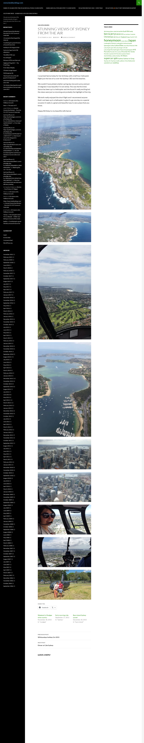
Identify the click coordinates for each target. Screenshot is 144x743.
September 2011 (8, 443)
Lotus (112, 45)
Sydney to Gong (128, 58)
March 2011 (7, 459)
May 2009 (6, 513)
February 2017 (7, 292)
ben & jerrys (110, 33)
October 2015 (7, 324)
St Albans (124, 56)
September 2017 (8, 279)
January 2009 (7, 521)
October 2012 (7, 416)
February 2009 (7, 519)
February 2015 (7, 341)
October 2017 (7, 276)
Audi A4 (116, 31)
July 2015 (6, 327)
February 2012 (7, 430)
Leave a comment (69, 37)
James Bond (124, 41)
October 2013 (7, 384)
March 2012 (7, 427)
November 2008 (8, 524)
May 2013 (6, 397)
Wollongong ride (8, 73)
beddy (57, 37)
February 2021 (7, 257)
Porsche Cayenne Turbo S (123, 53)
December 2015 (8, 319)
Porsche (107, 52)
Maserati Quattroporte (126, 49)
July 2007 (6, 562)
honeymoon (112, 40)
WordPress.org (7, 243)
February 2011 (7, 462)
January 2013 (7, 408)
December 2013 (8, 378)
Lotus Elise (119, 45)
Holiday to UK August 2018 (11, 47)
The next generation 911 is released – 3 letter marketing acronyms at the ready (12, 217)
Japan (132, 40)
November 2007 (8, 551)
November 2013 (8, 381)
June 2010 (6, 483)
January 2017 (7, 295)
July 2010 (6, 481)
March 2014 (7, 370)
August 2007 (7, 559)
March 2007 (7, 572)
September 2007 (8, 556)
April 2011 (6, 457)
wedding (116, 63)
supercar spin (111, 58)
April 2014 (6, 368)
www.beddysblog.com (13, 2)
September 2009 (8, 502)
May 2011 (6, 454)
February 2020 (7, 260)
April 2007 (6, 570)
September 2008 (8, 529)
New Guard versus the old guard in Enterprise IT (11, 138)
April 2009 (6, 516)
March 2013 (7, 403)
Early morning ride (61, 615)
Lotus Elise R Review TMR (130, 45)
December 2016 (8, 297)
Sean (4, 105)
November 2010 (8, 470)
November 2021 (8, 254)
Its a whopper (7, 57)
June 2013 (6, 394)
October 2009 (7, 500)
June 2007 (6, 564)
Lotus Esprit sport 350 (110, 47)
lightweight (107, 45)
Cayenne (132, 34)
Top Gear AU (107, 61)
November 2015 (8, 322)
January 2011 (7, 465)
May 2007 (6, 567)
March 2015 (7, 338)
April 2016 (6, 308)
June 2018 (6, 265)
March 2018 (7, 268)
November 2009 (8, 497)
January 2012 (7, 432)
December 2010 (8, 467)
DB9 (114, 37)
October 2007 (7, 554)
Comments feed (8, 240)
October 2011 (7, 440)
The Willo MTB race (9, 55)
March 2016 (7, 311)
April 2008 (6, 540)
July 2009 (6, 508)
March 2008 (7, 543)
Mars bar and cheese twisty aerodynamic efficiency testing (12, 182)
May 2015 (6, 332)
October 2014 (7, 351)
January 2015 (7, 343)
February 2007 (7, 575)
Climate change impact (10, 70)
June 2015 (6, 330)
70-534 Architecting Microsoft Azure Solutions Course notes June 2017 (12, 87)
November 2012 (8, 413)
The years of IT (12, 105)
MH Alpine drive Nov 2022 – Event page (91, 8)
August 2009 (7, 505)
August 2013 (7, 389)
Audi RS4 (126, 31)
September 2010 (8, 475)
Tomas (5, 214)
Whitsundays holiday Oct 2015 (48, 636)
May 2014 (6, 365)
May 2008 (6, 537)
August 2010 (7, 478)
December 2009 (8, 494)
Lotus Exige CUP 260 (121, 47)
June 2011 (6, 451)
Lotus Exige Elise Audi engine (112, 49)
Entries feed (6, 237)
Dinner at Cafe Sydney (45, 644)
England (123, 37)
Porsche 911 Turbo (128, 52)
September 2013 (8, 386)
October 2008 (7, 527)
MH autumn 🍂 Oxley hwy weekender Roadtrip (121, 8)
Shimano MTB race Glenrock (11, 60)
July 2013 (6, 392)
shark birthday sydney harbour (112, 56)
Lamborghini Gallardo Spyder (124, 43)
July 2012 (6, 419)
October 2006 (7, 583)
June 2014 (6, 362)
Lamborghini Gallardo (110, 43)
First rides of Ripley (9, 68)
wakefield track (108, 63)
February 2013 (7, 405)
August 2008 (7, 532)
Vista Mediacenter (130, 61)
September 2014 (8, 354)
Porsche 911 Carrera (115, 51)
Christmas (108, 37)
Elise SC (118, 37)
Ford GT (132, 37)
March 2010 (7, 489)
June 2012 (6, 421)
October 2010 (7, 473)
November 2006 (8, 581)
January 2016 (7, 316)
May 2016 (6, 306)
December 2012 (8, 411)
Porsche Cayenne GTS (110, 53)
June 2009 (6, 510)
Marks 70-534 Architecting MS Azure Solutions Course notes (23, 8)
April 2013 (6, 400)
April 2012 (6, 424)
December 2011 (8, 435)
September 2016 (8, 303)
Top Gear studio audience (118, 61)
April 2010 (6, 486)
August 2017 (7, 281)
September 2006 (8, 586)
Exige (128, 37)
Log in (5, 235)
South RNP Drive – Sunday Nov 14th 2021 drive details (20, 13)
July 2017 (6, 284)
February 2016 (7, 314)
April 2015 (6, 335)
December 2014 (8, 346)
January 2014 (7, 376)
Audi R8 (120, 31)
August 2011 (7, 446)
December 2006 (8, 578)
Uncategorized (43, 25)
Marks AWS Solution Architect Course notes (61, 8)
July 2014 (6, 359)
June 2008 (6, 535)
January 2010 (7, 492)
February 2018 (7, 270)
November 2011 (8, 438)
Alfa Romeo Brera (109, 31)
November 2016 (8, 300)
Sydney (120, 58)
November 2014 (8, 349)
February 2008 (7, 545)
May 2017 (6, 287)
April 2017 (6, 289)
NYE (134, 50)
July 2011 (6, 448)
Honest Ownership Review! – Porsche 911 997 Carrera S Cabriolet (11, 33)
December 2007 (8, 548)
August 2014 (7, 357)
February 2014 (7, 373)
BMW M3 (120, 34)
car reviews (127, 34)
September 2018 (8, 262)
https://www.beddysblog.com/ (12, 201)
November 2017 (8, 273)
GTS (136, 37)
